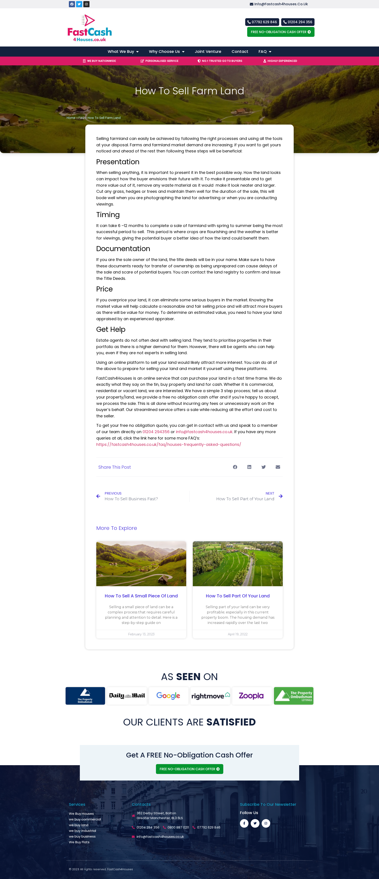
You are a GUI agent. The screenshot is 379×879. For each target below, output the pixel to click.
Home (71, 118)
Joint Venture (208, 51)
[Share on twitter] (263, 467)
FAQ (263, 51)
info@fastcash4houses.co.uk (204, 431)
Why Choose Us (164, 51)
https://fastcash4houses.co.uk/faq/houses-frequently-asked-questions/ (168, 444)
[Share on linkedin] (249, 467)
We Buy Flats (79, 842)
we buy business (82, 836)
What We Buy (121, 51)
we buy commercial (85, 819)
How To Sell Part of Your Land (238, 596)
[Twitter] (79, 4)
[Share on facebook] (235, 467)
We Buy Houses (81, 813)
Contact (240, 51)
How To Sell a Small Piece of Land (141, 596)
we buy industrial (82, 830)
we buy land (78, 825)
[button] (282, 4)
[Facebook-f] (244, 823)
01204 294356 (156, 431)
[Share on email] (278, 467)
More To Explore (116, 528)
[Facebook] (72, 4)
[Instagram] (86, 4)
